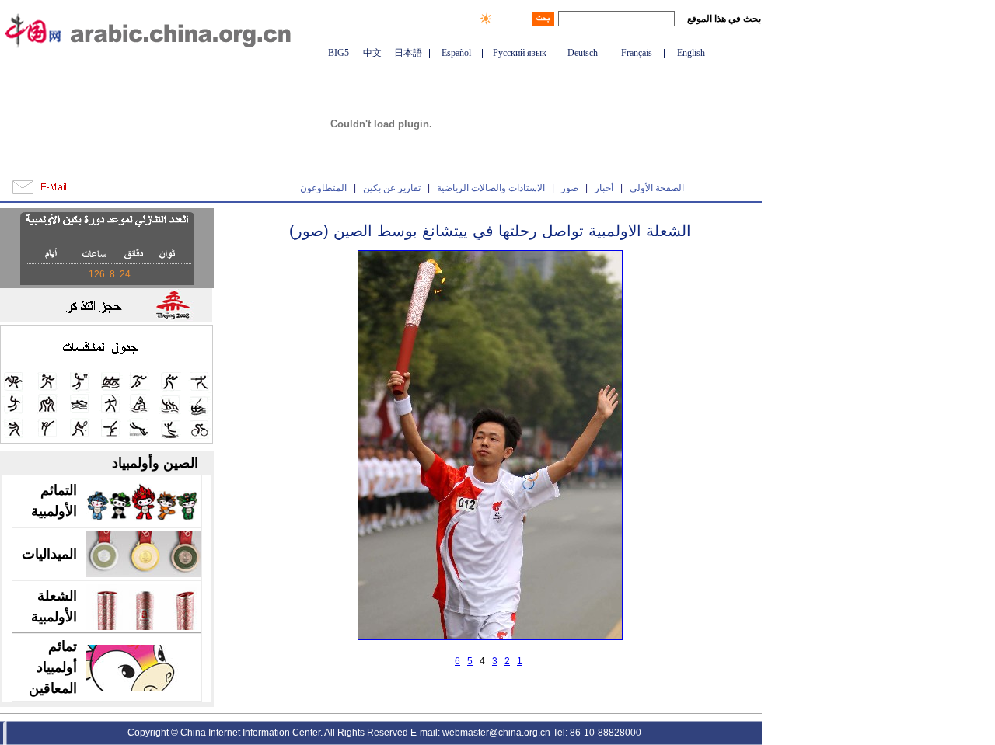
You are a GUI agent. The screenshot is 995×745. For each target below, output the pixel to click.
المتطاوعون (323, 188)
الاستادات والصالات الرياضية (491, 188)
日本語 (408, 52)
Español (456, 52)
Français (636, 52)
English (691, 52)
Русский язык (519, 52)
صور (569, 188)
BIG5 (338, 52)
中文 (372, 52)
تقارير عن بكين (392, 188)
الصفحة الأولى (657, 188)
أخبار (604, 188)
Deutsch (582, 52)
